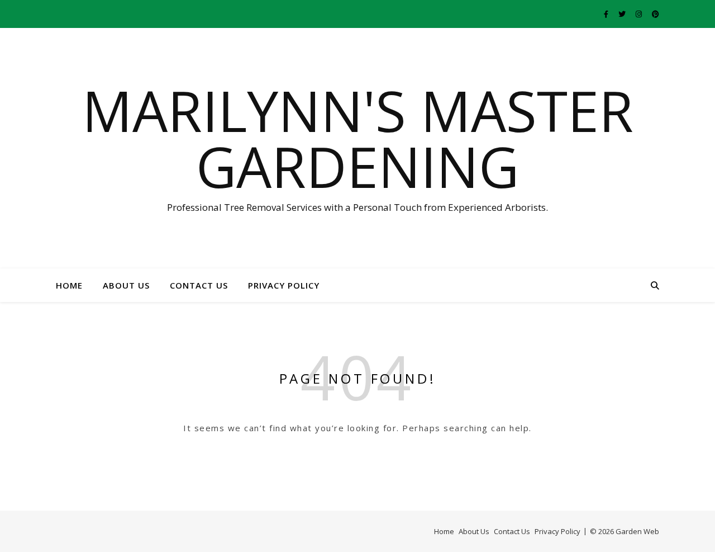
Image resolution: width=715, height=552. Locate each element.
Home (69, 285)
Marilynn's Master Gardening (357, 138)
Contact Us (199, 285)
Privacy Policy (284, 285)
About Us (126, 285)
